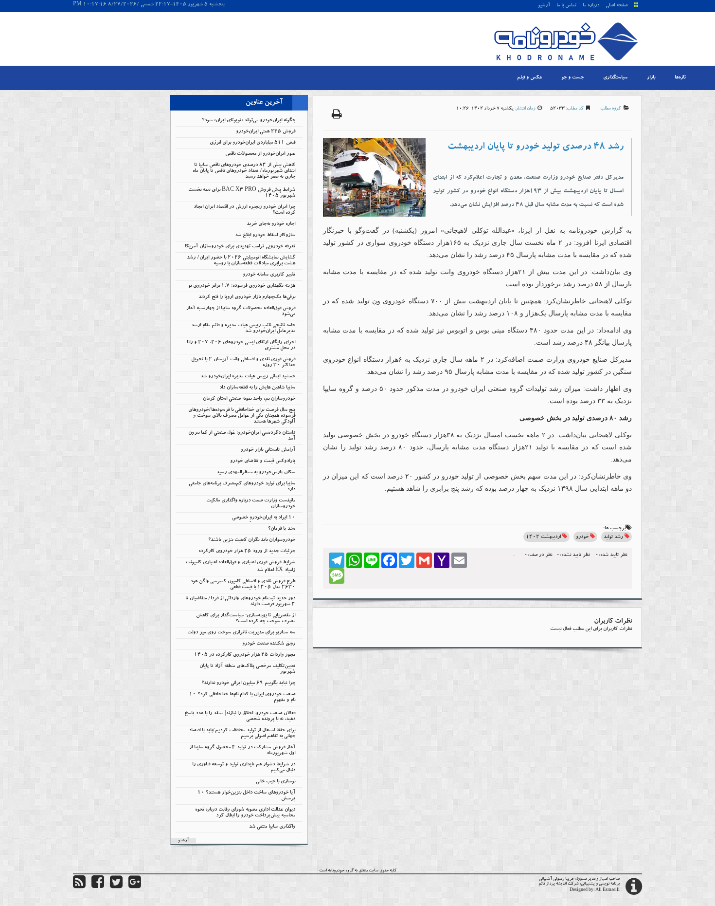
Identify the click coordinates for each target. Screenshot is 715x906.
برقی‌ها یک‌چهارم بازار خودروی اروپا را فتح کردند (246, 297)
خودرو (582, 537)
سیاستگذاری (615, 78)
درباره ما (591, 6)
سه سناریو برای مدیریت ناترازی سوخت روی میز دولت (241, 633)
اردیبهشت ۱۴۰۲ (543, 537)
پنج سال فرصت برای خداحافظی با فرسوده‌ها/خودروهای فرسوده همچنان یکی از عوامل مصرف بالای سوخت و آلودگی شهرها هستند (241, 416)
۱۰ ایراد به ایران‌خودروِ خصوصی (263, 518)
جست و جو (572, 78)
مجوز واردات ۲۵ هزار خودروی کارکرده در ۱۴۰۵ (244, 655)
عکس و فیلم (529, 78)
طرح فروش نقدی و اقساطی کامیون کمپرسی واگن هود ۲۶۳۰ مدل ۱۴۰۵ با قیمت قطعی (242, 585)
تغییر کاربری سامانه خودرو (269, 275)
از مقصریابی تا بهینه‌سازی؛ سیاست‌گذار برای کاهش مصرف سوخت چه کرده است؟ (245, 619)
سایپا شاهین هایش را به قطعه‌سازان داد (257, 388)
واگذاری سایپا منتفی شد (272, 827)
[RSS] (79, 886)
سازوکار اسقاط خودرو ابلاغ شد (265, 236)
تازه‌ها (680, 78)
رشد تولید (613, 537)
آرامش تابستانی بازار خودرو (268, 450)
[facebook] (97, 886)
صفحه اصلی (616, 6)
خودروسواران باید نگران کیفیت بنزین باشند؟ (251, 540)
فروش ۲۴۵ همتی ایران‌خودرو (265, 132)
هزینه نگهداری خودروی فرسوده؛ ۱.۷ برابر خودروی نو (241, 286)
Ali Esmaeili (607, 890)
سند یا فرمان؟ (281, 529)
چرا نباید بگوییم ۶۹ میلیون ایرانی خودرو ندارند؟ (248, 683)
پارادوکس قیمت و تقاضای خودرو (262, 461)
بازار (651, 78)
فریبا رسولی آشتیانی (556, 879)
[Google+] (134, 886)
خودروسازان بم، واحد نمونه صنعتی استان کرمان (249, 399)
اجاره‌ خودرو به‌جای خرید (271, 224)
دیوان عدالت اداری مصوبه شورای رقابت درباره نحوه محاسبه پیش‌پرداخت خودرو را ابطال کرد (245, 813)
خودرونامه (336, 871)
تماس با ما (566, 6)
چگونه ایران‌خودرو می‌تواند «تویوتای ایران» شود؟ (248, 121)
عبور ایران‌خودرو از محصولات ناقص (260, 154)
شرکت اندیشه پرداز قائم (558, 884)
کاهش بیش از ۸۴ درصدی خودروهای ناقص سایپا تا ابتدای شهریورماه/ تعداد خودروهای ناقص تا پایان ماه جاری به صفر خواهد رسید (244, 171)
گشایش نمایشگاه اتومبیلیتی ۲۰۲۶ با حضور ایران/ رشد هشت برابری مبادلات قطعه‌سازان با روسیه (241, 261)
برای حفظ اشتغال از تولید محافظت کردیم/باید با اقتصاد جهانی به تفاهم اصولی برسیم (242, 734)
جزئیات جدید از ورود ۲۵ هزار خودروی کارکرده (246, 552)
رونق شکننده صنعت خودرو (268, 644)
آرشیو (544, 6)
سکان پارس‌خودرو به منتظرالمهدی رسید (255, 473)
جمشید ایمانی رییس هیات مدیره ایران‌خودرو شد (247, 377)
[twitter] (116, 886)
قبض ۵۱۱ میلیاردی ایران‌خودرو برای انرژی (252, 143)
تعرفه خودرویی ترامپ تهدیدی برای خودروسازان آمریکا (240, 247)
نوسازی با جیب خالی (275, 782)
